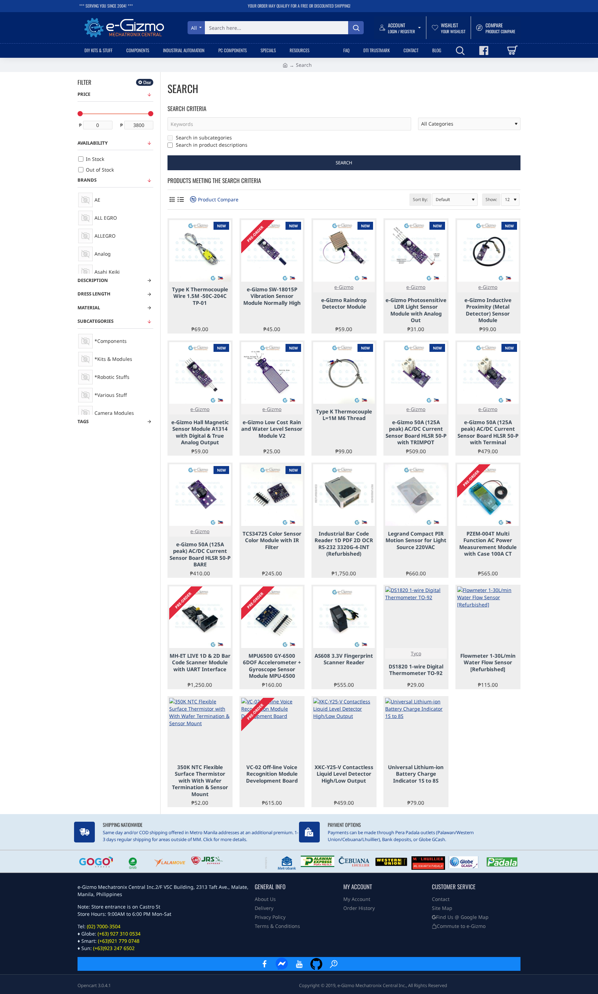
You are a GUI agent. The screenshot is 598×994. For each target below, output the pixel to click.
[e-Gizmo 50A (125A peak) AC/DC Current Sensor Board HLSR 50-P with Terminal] (488, 373)
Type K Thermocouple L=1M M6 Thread (344, 415)
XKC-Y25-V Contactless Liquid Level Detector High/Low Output (344, 774)
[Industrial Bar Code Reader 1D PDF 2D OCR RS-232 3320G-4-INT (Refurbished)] (344, 495)
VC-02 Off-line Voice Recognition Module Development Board (272, 774)
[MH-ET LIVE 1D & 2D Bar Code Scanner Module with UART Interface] (200, 617)
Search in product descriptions (210, 145)
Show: (491, 199)
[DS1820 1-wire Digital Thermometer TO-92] (416, 617)
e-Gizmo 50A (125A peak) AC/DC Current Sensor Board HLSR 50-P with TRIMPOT (416, 432)
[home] (285, 64)
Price (84, 94)
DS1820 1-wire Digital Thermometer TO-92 (416, 670)
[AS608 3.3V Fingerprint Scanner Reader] (344, 617)
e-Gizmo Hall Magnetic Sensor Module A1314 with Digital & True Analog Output (200, 432)
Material (89, 307)
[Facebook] (264, 964)
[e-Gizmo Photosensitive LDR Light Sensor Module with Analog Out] (416, 251)
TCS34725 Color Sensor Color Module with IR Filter (272, 540)
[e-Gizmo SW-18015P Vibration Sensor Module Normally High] (272, 251)
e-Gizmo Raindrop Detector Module (343, 303)
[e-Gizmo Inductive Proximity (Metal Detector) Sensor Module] (488, 251)
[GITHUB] (316, 964)
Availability (93, 143)
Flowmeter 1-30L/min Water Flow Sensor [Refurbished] (488, 663)
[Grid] (171, 199)
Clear (147, 82)
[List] (180, 199)
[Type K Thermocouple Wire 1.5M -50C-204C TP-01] (200, 251)
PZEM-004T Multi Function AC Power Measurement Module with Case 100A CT (488, 543)
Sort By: (420, 199)
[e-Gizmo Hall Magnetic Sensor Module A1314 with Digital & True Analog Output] (200, 373)
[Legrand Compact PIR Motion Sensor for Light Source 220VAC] (416, 495)
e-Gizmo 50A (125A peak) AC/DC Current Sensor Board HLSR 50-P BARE (200, 554)
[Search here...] (356, 27)
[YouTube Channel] (299, 964)
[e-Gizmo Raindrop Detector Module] (344, 251)
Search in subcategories (203, 137)
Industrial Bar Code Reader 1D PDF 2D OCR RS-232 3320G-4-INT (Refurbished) (344, 543)
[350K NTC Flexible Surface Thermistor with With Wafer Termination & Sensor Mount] (200, 728)
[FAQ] (334, 964)
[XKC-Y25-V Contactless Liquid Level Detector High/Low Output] (344, 728)
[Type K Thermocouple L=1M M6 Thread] (344, 373)
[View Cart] (512, 50)
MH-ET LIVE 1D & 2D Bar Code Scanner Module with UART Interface (200, 663)
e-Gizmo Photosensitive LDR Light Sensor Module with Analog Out (416, 310)
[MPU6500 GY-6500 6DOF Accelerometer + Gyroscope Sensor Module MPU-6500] (272, 617)
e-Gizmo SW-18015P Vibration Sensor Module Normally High (272, 296)
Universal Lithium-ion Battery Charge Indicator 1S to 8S (416, 774)
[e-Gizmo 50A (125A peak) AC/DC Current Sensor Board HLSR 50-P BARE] (200, 495)
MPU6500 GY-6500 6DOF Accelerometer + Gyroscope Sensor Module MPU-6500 (272, 666)
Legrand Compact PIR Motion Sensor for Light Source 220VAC (416, 540)
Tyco (416, 653)
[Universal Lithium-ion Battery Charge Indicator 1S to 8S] (416, 728)
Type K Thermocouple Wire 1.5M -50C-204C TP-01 (200, 296)
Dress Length (94, 294)
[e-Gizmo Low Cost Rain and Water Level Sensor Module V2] (272, 373)
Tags (83, 421)
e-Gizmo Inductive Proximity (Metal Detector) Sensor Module (487, 310)
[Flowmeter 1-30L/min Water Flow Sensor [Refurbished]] (488, 617)
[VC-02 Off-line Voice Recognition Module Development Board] (272, 728)
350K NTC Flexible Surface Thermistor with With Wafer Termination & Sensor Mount (200, 780)
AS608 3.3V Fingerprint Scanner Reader (344, 659)
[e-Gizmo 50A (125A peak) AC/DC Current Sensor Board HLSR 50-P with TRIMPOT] (416, 373)
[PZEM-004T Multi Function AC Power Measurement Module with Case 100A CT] (488, 495)
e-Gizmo (343, 287)
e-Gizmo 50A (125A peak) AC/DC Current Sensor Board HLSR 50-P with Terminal (487, 432)
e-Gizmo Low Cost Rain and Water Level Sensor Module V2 (271, 429)
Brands (87, 180)
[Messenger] (282, 964)
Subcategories (96, 321)
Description (93, 280)
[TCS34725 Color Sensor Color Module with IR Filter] (272, 495)
